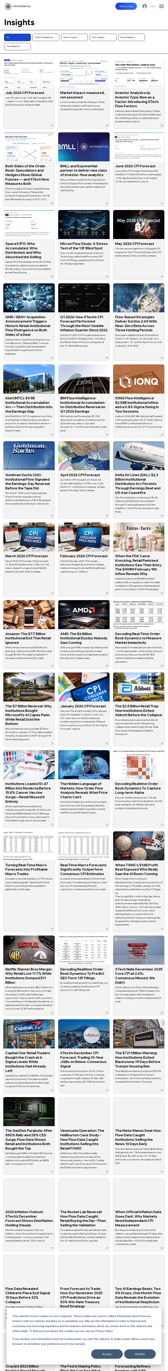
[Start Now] (29, 94)
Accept (107, 1354)
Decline (140, 1354)
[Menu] (161, 6)
